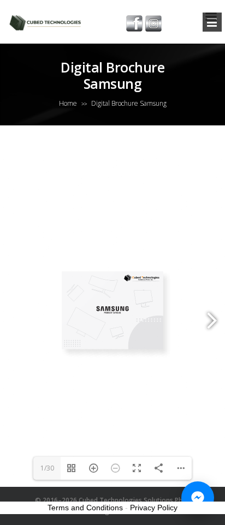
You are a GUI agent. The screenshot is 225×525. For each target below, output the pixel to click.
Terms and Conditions (85, 507)
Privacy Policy (153, 507)
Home (68, 103)
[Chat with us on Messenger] (197, 497)
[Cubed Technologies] (47, 22)
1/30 (47, 468)
